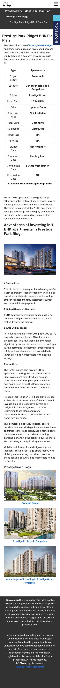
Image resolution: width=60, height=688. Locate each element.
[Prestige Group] (30, 485)
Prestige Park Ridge (40, 45)
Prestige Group (30, 503)
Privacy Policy (23, 666)
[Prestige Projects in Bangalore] (30, 523)
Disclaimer (38, 666)
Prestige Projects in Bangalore (30, 541)
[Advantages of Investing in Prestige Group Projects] (30, 561)
